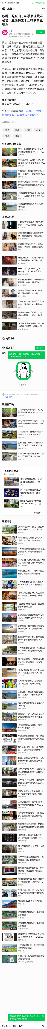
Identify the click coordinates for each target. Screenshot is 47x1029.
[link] (14, 1025)
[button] (6, 1025)
